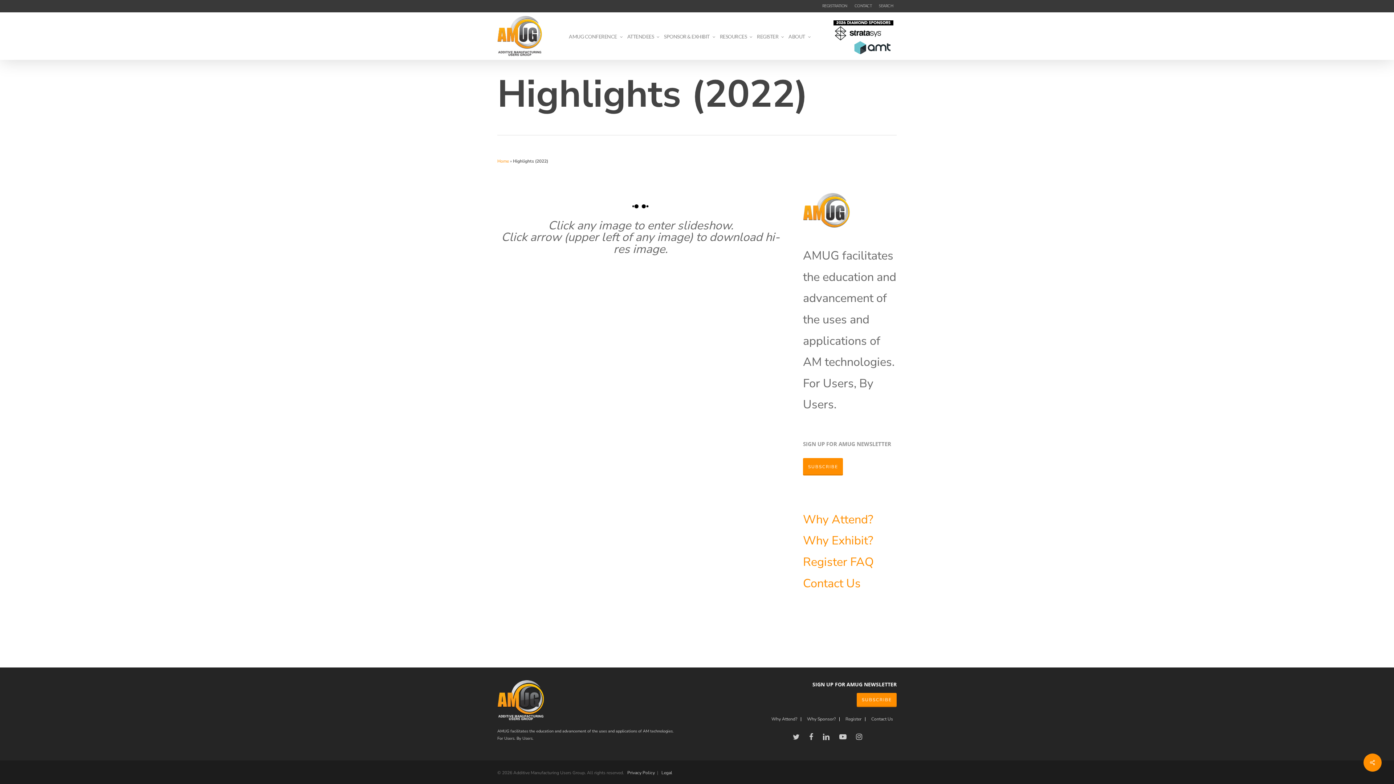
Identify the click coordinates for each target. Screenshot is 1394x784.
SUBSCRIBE (877, 700)
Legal (666, 773)
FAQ (862, 562)
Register (826, 562)
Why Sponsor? (821, 719)
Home (503, 161)
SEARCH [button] (886, 5)
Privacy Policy (641, 773)
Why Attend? (838, 519)
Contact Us (832, 583)
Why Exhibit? (838, 540)
